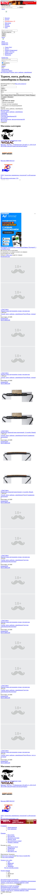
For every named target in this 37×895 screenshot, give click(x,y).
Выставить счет (12, 851)
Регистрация (5, 69)
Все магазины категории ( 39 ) (9, 178)
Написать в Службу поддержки (10, 886)
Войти (3, 66)
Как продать (11, 836)
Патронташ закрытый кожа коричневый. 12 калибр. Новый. (18, 432)
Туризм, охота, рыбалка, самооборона (21, 72)
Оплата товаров (5, 870)
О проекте (4, 826)
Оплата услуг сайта (6, 860)
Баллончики (12, 561)
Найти (3, 34)
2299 (8, 320)
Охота (25, 314)
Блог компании (12, 829)
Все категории (5, 72)
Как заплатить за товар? (15, 841)
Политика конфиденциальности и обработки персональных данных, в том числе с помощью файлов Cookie (18, 881)
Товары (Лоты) (8, 95)
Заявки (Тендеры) (30, 95)
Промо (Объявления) (19, 95)
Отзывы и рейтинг (13, 842)
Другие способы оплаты (11, 867)
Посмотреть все (5, 256)
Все (2, 95)
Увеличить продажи (13, 838)
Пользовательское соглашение (9, 879)
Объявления (11, 848)
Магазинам (11, 850)
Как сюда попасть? (20, 83)
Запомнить (6, 63)
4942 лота (9, 255)
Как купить (11, 835)
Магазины (10, 97)
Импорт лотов (12, 839)
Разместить (5, 43)
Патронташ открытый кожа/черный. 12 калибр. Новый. (17, 492)
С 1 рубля (3, 97)
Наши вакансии (12, 827)
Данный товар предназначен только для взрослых (15, 311)
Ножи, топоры (31, 314)
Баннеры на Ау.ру (13, 847)
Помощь (3, 833)
